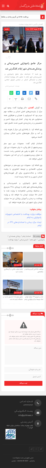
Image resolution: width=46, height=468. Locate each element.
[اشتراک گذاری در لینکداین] (24, 93)
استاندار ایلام (26, 236)
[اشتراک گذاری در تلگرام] (18, 93)
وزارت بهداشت (13, 239)
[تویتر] (41, 449)
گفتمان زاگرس (38, 24)
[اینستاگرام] (36, 449)
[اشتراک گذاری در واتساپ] (11, 93)
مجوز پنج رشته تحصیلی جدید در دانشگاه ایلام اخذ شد (13, 298)
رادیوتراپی (41, 239)
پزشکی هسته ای (14, 236)
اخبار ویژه (28, 24)
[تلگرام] (31, 449)
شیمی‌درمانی (24, 239)
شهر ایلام (33, 239)
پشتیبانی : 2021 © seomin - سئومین (23, 461)
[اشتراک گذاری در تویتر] (31, 93)
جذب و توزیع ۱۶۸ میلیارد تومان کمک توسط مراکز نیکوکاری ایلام (33, 298)
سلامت (21, 24)
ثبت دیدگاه (23, 383)
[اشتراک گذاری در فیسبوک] (37, 93)
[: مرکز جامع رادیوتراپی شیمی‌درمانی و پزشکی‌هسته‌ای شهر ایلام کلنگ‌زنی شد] (29, 98)
